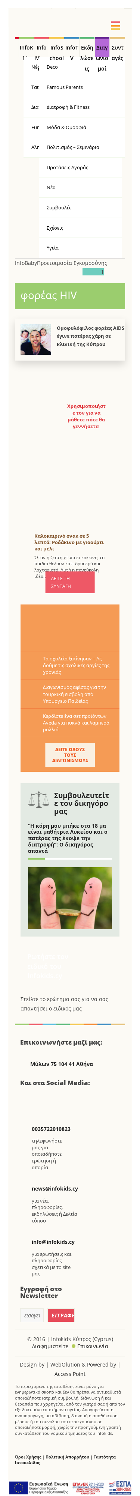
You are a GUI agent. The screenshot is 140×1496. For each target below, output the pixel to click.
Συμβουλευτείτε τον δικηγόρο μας (81, 803)
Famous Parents (65, 87)
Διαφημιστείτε (50, 1346)
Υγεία (53, 247)
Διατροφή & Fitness (68, 107)
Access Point (70, 1373)
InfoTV (71, 50)
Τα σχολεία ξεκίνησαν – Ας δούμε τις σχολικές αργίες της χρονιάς (76, 665)
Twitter (47, 1098)
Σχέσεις (55, 227)
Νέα (51, 187)
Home (17, 47)
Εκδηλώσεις (86, 50)
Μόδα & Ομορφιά (66, 127)
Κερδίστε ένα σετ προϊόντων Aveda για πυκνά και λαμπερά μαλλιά (76, 723)
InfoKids (26, 50)
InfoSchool (57, 50)
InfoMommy (41, 50)
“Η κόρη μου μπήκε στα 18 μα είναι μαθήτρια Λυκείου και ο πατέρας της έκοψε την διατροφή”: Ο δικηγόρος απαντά (68, 838)
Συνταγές (118, 50)
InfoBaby (26, 262)
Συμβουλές (59, 207)
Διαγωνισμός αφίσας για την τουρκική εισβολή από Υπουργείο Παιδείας (74, 694)
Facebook (28, 1098)
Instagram (66, 1098)
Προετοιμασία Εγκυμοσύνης (72, 262)
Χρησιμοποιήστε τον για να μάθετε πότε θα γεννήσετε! (86, 416)
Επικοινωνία (92, 1346)
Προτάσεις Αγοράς (67, 167)
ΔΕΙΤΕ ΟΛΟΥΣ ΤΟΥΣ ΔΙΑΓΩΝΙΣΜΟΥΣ (70, 755)
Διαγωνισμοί (102, 50)
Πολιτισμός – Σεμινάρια (73, 147)
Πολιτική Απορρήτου (67, 1457)
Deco (52, 66)
